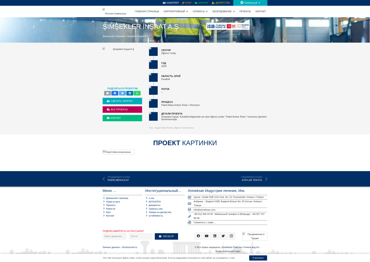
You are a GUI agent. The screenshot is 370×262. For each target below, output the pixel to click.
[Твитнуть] (122, 93)
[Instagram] (231, 236)
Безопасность (129, 247)
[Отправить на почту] (107, 93)
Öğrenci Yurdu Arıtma (184, 128)
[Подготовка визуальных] (118, 158)
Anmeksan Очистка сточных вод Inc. (241, 247)
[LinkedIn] (215, 236)
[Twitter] (223, 236)
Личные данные (111, 247)
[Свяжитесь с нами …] (191, 223)
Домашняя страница (114, 36)
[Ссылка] (114, 11)
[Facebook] (198, 236)
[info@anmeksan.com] (191, 210)
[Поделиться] (114, 93)
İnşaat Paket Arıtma (164, 128)
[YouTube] (207, 236)
